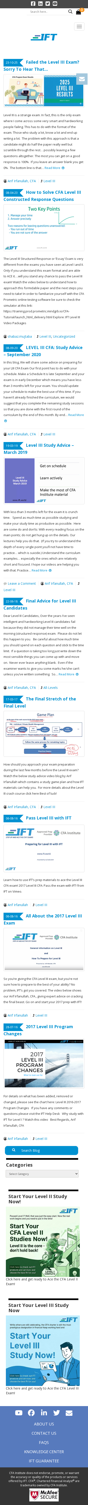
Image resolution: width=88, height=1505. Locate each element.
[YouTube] (18, 1412)
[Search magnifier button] (70, 11)
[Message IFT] (69, 1412)
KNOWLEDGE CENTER (44, 1451)
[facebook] (31, 1412)
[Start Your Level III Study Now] (43, 1350)
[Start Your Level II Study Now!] (43, 1241)
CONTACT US (44, 1433)
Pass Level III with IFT (49, 818)
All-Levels (50, 687)
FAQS (44, 1442)
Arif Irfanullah (18, 905)
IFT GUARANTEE (44, 1461)
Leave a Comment (21, 583)
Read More (53, 168)
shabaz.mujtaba (20, 336)
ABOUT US (44, 1424)
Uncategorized (64, 336)
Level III (49, 181)
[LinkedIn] (44, 1412)
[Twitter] (56, 1412)
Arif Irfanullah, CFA (22, 181)
